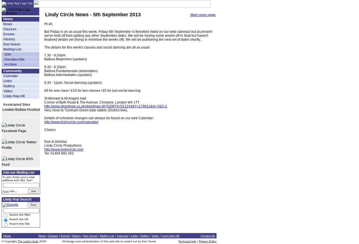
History (9, 39)
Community (12, 71)
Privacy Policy (208, 241)
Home (8, 19)
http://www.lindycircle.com (63, 149)
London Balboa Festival (21, 110)
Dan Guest (11, 44)
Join (7, 54)
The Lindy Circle (28, 241)
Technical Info (187, 241)
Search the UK (18, 219)
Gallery (9, 86)
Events (9, 34)
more (6, 191)
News (7, 24)
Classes (10, 29)
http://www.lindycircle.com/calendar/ (71, 122)
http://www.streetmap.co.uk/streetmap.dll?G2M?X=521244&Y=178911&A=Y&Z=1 (105, 106)
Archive (10, 64)
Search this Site (19, 223)
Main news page (203, 15)
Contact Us (208, 235)
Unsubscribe (14, 59)
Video (7, 91)
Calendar (10, 76)
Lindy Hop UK (14, 96)
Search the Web (19, 214)
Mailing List (12, 49)
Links (7, 81)
